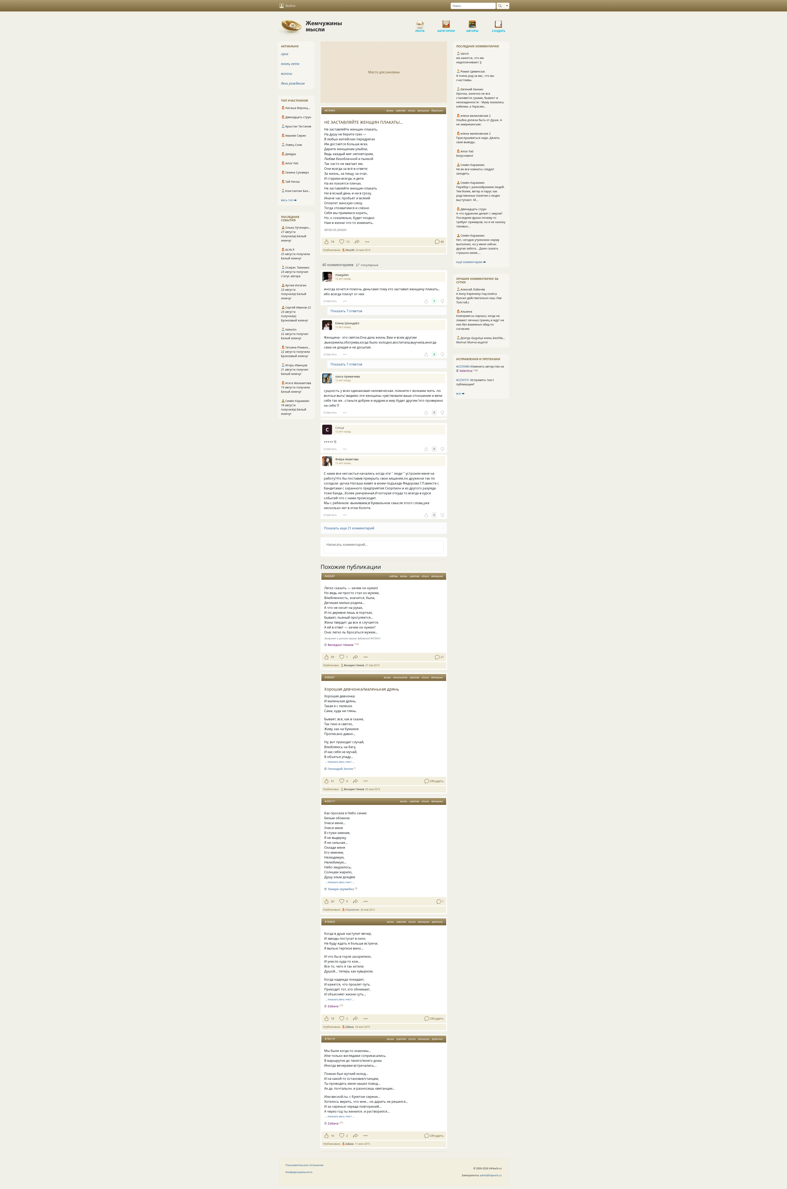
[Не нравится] (442, 301)
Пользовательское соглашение (304, 1165)
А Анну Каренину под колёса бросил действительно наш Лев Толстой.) (479, 298)
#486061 (330, 677)
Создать (498, 22)
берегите (437, 110)
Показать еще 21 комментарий (349, 528)
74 (332, 242)
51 (332, 781)
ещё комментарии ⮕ (471, 262)
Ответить (330, 301)
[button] (384, 528)
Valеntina (465, 371)
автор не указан (335, 229)
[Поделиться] (357, 241)
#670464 (330, 110)
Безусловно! (464, 156)
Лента (420, 22)
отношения (400, 677)
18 (332, 1018)
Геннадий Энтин (340, 769)
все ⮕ (460, 393)
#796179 (330, 1039)
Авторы (472, 22)
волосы (286, 73)
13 (347, 242)
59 (332, 657)
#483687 (330, 576)
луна (284, 54)
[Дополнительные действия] (367, 241)
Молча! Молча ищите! (472, 342)
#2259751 (463, 380)
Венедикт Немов (340, 645)
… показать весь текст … (339, 762)
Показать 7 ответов (346, 311)
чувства (401, 110)
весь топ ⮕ (289, 200)
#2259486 (463, 366)
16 (332, 1136)
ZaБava (333, 1006)
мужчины (437, 922)
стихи (411, 110)
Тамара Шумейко (341, 889)
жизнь (390, 110)
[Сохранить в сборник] (341, 241)
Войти (290, 5)
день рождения (293, 83)
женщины (423, 110)
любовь (393, 576)
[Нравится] (326, 241)
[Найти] (501, 6)
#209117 (330, 801)
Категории (446, 22)
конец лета (290, 63)
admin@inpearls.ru (491, 1175)
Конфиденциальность (299, 1172)
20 (332, 901)
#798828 (330, 922)
